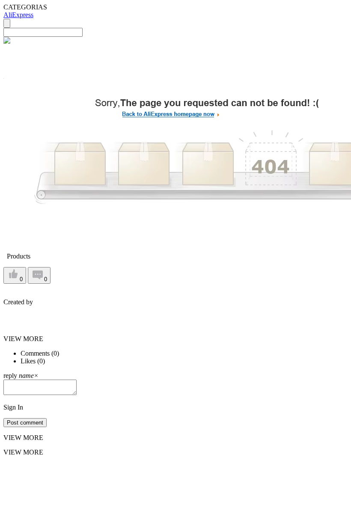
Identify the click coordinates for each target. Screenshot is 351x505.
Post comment (25, 422)
